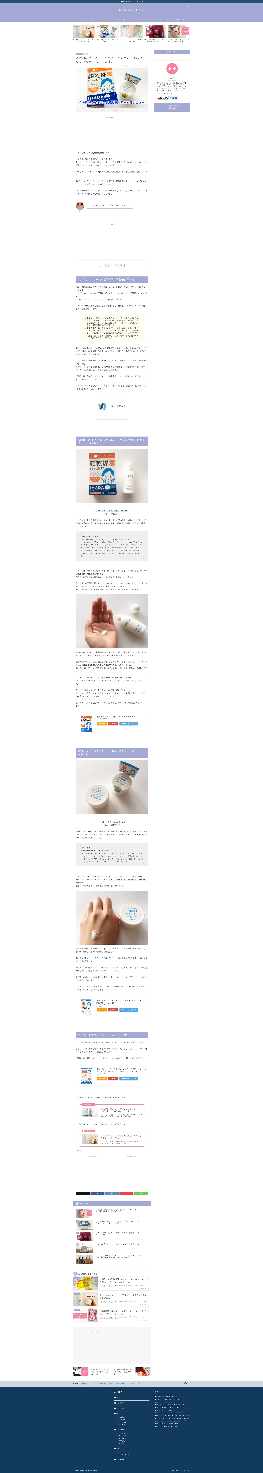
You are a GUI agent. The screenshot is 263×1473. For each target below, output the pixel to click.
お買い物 (122, 1419)
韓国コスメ (158, 1426)
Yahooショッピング (128, 723)
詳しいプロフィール (166, 94)
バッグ (177, 1410)
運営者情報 (120, 1459)
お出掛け (122, 1417)
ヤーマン (187, 1415)
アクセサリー (159, 1402)
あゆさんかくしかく (131, 10)
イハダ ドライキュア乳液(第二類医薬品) (112, 511)
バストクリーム (159, 1410)
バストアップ (181, 1407)
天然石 (179, 1418)
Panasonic (167, 1396)
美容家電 (122, 1441)
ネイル (173, 1407)
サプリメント (159, 1404)
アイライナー (179, 1399)
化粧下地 (173, 1418)
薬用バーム (130, 172)
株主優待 (122, 1424)
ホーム (83, 20)
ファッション (141, 20)
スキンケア (80, 53)
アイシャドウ (169, 1399)
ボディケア (122, 1438)
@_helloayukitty (98, 153)
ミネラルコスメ (177, 1415)
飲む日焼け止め (176, 1426)
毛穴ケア (186, 1421)
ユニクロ (158, 1418)
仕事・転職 (120, 1408)
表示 (122, 266)
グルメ (186, 1402)
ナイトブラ (165, 1407)
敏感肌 (163, 1421)
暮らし (102, 20)
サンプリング (169, 1404)
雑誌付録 (171, 1423)
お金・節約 (122, 1422)
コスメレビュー (124, 1433)
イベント (168, 1402)
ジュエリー (178, 1404)
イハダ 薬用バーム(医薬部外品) (112, 822)
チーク (186, 1404)
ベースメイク (159, 1415)
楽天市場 (113, 723)
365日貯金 (158, 1396)
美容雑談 (122, 1443)
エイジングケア (177, 1402)
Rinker (106, 718)
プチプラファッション (184, 1412)
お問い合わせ (180, 20)
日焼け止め (177, 1421)
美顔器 (163, 1423)
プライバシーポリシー (160, 20)
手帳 (157, 1421)
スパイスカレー (124, 1454)
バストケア (169, 1410)
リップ (165, 1418)
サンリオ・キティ (125, 1452)
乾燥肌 (79, 1151)
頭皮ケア (167, 1426)
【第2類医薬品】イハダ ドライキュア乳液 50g (115, 717)
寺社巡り (187, 1418)
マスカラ (168, 1415)
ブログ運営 (120, 1403)
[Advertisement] (112, 133)
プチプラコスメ (171, 1412)
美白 (157, 1423)
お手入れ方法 (176, 1396)
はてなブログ (159, 1399)
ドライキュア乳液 (112, 172)
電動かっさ (178, 1423)
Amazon (102, 723)
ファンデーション (160, 1412)
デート (157, 1407)
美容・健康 (121, 20)
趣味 (118, 1448)
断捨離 (170, 1421)
